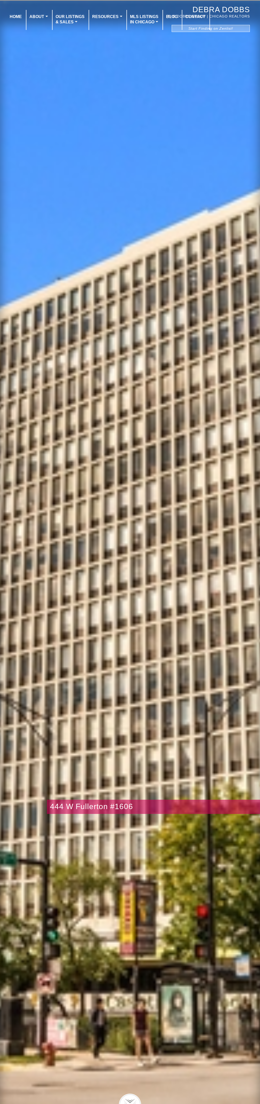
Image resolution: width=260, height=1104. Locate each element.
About (36, 16)
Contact (195, 16)
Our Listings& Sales (70, 19)
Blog (172, 16)
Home (16, 16)
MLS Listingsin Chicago (144, 19)
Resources (105, 16)
